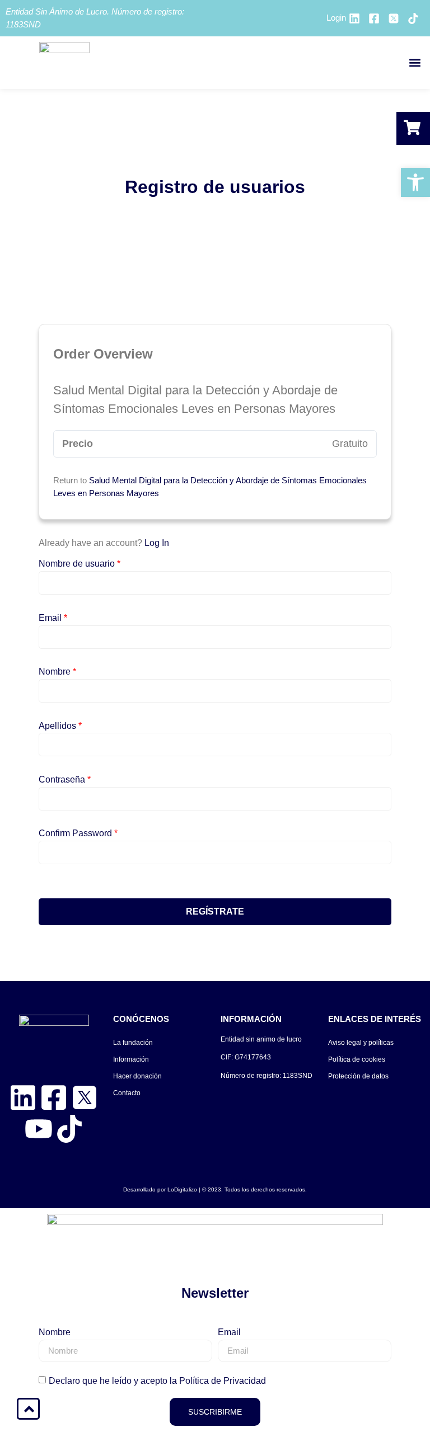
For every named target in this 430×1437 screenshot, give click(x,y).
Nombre (57, 671)
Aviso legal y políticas (361, 1043)
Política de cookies (356, 1059)
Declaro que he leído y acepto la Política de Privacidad (157, 1380)
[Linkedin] (23, 1097)
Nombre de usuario (79, 563)
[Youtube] (39, 1129)
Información (131, 1059)
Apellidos (60, 726)
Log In (156, 543)
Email (53, 618)
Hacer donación (137, 1076)
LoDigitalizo (182, 1189)
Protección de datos (358, 1076)
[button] (415, 63)
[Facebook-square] (54, 1097)
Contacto (127, 1093)
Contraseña (65, 779)
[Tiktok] (69, 1129)
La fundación (133, 1043)
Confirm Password (78, 833)
